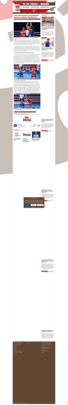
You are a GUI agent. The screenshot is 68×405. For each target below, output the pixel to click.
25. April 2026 (43, 193)
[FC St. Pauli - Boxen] (34, 11)
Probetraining (15, 349)
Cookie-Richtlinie (33, 206)
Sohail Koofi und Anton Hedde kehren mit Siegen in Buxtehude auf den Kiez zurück (47, 260)
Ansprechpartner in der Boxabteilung (45, 344)
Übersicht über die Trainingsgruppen (18, 352)
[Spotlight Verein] (47, 42)
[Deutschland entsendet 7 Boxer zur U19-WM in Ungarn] (18, 135)
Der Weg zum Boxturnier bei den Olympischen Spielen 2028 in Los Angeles (47, 120)
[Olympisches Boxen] (47, 88)
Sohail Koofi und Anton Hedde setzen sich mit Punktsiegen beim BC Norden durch (47, 48)
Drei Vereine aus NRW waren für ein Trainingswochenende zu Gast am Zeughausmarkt (47, 28)
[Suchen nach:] (50, 1)
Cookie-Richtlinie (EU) (43, 349)
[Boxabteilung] (47, 21)
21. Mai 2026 (43, 122)
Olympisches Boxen (22, 20)
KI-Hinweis (42, 352)
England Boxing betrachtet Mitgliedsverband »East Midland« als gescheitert (47, 191)
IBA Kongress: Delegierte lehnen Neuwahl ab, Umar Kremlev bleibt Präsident (36, 139)
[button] (43, 198)
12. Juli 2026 (43, 30)
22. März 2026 (43, 332)
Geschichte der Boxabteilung (17, 344)
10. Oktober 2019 (17, 20)
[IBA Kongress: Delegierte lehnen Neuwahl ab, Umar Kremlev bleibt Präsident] (36, 135)
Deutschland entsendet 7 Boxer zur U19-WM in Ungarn (17, 139)
